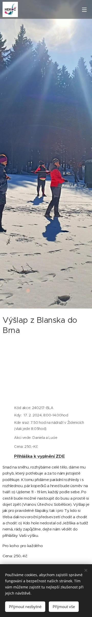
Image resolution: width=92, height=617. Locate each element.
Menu (84, 9)
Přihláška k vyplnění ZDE (39, 456)
